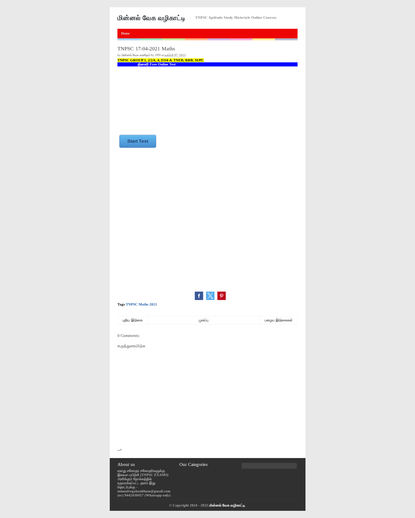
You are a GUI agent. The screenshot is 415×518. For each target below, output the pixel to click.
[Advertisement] (207, 101)
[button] (199, 296)
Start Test (137, 141)
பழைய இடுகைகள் (279, 320)
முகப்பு (203, 320)
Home (125, 33)
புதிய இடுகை (132, 320)
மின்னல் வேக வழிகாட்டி (227, 505)
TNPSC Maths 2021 (141, 304)
